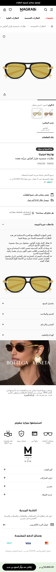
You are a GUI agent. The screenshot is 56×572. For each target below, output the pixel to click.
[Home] (52, 26)
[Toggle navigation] (51, 10)
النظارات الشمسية (32, 18)
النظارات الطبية (12, 18)
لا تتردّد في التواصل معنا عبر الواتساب (20, 213)
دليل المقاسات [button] (48, 137)
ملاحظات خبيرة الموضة (44, 224)
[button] (48, 113)
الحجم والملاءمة (47, 314)
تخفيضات (49, 18)
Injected (41, 163)
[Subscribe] (4, 524)
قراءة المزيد (29, 395)
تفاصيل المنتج (48, 303)
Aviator (50, 163)
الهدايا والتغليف (47, 335)
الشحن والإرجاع (47, 324)
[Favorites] (10, 9)
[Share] (4, 94)
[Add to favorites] (4, 36)
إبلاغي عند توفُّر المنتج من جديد (19, 567)
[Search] (45, 9)
